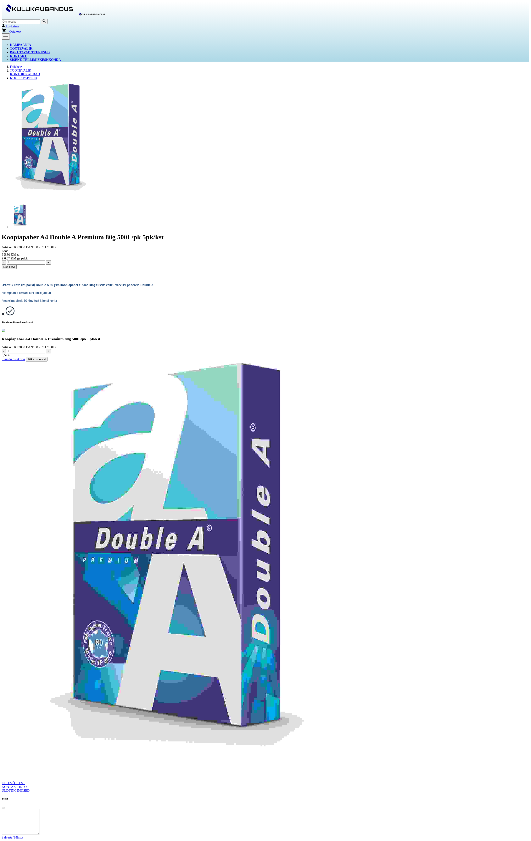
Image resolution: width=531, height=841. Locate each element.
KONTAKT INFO (14, 787)
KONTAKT (18, 56)
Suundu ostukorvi (13, 359)
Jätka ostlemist (36, 359)
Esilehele (16, 66)
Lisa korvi (9, 266)
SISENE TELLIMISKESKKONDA (35, 59)
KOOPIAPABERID (23, 78)
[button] (6, 36)
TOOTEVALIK (21, 48)
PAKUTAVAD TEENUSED (30, 52)
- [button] (3, 262)
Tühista (18, 837)
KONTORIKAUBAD (25, 74)
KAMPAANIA (20, 44)
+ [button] (48, 262)
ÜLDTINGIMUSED (16, 790)
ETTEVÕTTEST (13, 783)
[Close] (3, 807)
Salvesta (7, 837)
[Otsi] (44, 21)
